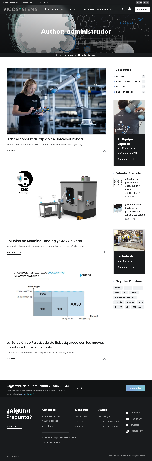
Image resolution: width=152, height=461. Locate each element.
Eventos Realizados (130, 81)
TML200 (118, 307)
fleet (117, 292)
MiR (124, 292)
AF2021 (118, 288)
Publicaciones (130, 92)
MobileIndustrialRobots (125, 297)
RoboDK (130, 302)
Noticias (130, 86)
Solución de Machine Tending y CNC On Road (44, 241)
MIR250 (134, 292)
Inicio (58, 55)
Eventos (138, 288)
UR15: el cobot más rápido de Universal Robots (45, 139)
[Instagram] (147, 2)
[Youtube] (140, 2)
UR (127, 307)
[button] (123, 9)
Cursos (130, 76)
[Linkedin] (137, 2)
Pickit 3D (119, 302)
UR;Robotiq (137, 307)
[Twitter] (144, 2)
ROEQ (140, 302)
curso (127, 288)
